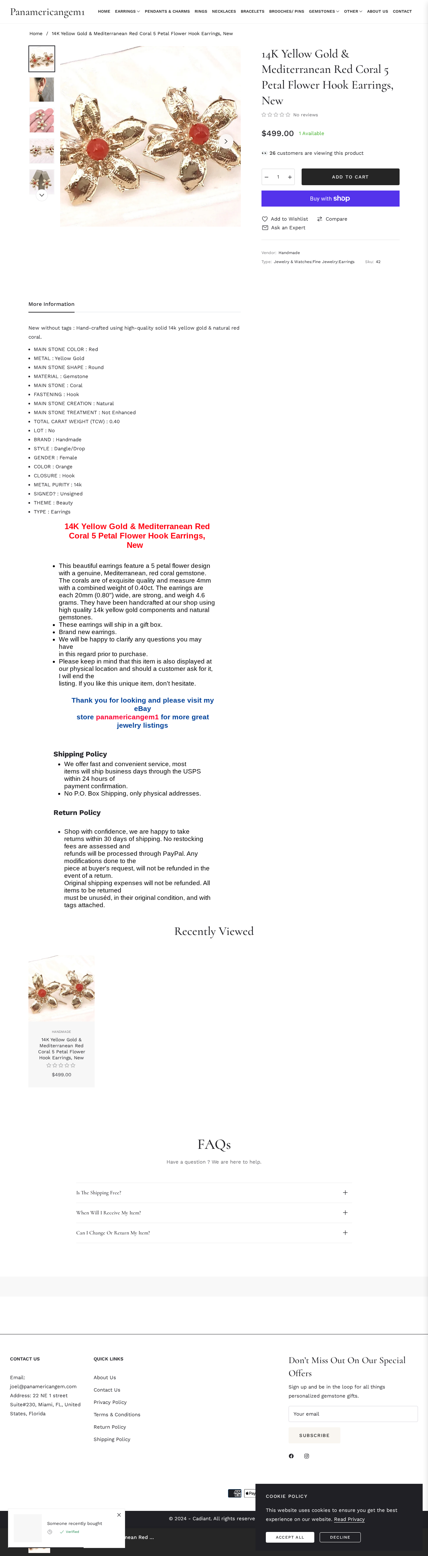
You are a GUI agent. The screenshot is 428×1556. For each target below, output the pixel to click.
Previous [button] (75, 141)
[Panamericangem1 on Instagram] (308, 1455)
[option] (150, 136)
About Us (105, 1377)
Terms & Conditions (117, 1415)
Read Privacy (349, 1519)
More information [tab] (51, 304)
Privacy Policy (110, 1402)
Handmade (61, 1032)
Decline (340, 1537)
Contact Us (107, 1390)
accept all (290, 1537)
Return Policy (110, 1427)
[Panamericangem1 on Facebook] (293, 1455)
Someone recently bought (74, 1523)
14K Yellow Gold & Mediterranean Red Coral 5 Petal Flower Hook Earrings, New (61, 1049)
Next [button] (226, 141)
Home (35, 33)
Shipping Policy (112, 1439)
